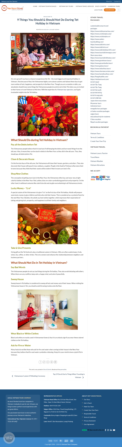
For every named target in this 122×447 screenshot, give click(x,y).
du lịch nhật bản (95, 98)
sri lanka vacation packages (99, 111)
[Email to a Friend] (48, 362)
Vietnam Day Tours (66, 6)
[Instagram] (108, 430)
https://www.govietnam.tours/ (100, 60)
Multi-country (100, 6)
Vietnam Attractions (97, 165)
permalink (63, 369)
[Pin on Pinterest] (51, 362)
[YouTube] (114, 430)
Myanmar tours (95, 103)
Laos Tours (98, 10)
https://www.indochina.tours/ (100, 69)
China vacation (95, 119)
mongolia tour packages (98, 109)
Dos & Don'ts (48, 16)
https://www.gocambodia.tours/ (101, 63)
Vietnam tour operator (65, 90)
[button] (118, 10)
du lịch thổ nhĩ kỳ (96, 93)
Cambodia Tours (114, 6)
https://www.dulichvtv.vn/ (99, 47)
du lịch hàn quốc (96, 90)
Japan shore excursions (98, 101)
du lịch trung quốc (96, 95)
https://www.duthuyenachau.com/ (102, 31)
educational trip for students (100, 117)
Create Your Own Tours (91, 410)
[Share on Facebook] (40, 362)
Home (35, 6)
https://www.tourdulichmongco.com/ (103, 53)
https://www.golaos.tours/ (99, 66)
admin (57, 29)
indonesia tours (95, 106)
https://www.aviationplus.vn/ (100, 36)
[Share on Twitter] (44, 362)
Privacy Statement (90, 421)
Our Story (87, 399)
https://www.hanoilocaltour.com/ (101, 74)
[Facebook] (105, 430)
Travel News (94, 157)
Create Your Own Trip (98, 141)
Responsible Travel (90, 414)
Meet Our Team (89, 406)
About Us (109, 1)
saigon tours (94, 114)
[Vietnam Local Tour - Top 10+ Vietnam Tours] (12, 8)
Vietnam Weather (96, 161)
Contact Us (117, 1)
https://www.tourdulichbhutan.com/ (102, 58)
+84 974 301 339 (55, 405)
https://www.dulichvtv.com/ (100, 44)
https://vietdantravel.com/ (99, 79)
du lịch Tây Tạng (96, 85)
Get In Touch (88, 403)
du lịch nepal (94, 82)
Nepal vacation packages (99, 122)
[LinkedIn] (111, 430)
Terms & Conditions (97, 137)
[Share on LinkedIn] (55, 362)
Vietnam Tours (95, 133)
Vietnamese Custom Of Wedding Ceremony (29, 376)
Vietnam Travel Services (85, 6)
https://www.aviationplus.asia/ (101, 34)
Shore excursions (96, 55)
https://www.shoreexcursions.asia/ (102, 71)
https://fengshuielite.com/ (99, 77)
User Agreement (89, 424)
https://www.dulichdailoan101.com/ (103, 50)
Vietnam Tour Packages (47, 6)
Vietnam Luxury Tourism (99, 153)
